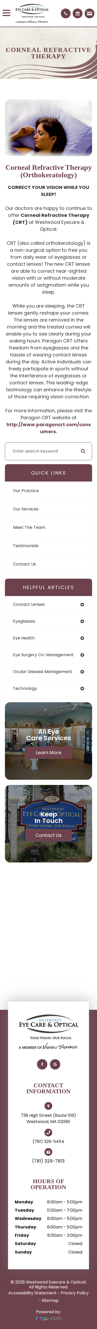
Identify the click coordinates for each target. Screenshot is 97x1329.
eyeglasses (24, 621)
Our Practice (26, 491)
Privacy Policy (75, 1293)
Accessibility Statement (32, 1293)
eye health (24, 638)
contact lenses (29, 604)
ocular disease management (42, 672)
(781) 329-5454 (48, 1141)
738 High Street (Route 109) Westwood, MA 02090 (48, 1118)
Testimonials (26, 546)
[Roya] (49, 1319)
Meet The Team (29, 527)
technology (25, 688)
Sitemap (50, 1300)
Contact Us (24, 564)
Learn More (48, 752)
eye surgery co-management (43, 655)
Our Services (26, 509)
